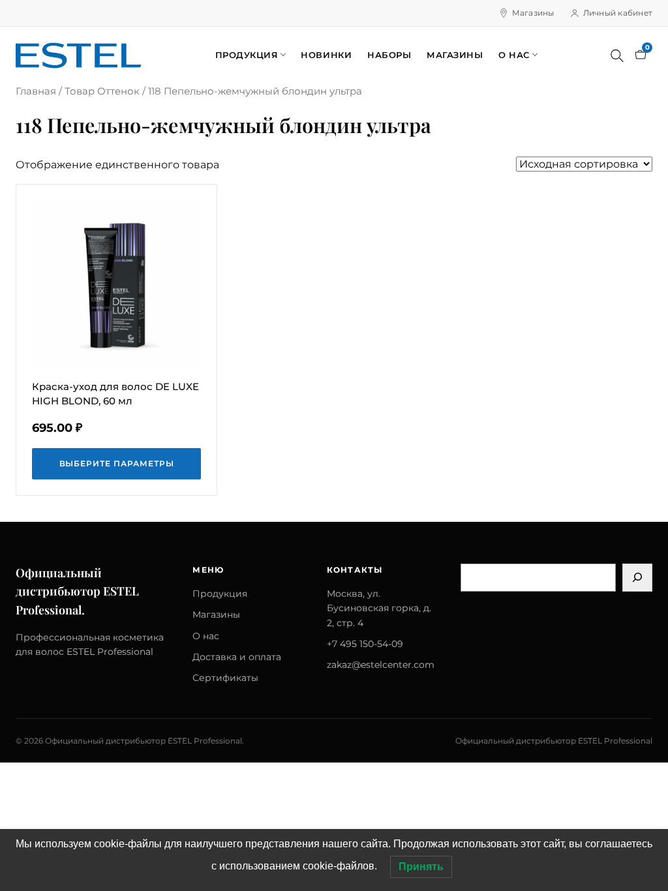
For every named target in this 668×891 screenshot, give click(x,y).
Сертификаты (225, 678)
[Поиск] (617, 55)
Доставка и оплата (236, 657)
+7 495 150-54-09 (365, 644)
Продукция (247, 55)
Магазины (533, 13)
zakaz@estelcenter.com (380, 665)
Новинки (326, 55)
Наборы (389, 55)
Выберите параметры (116, 463)
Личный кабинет (617, 13)
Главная (36, 91)
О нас (514, 55)
